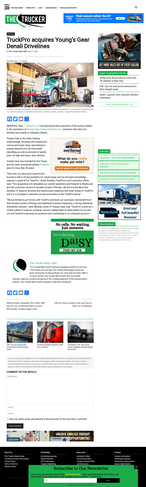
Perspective (30, 8)
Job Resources (51, 8)
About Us (8, 452)
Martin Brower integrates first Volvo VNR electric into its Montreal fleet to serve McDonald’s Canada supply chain (26, 306)
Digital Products (47, 459)
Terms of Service (11, 464)
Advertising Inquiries (49, 456)
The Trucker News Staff (17, 51)
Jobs (40, 8)
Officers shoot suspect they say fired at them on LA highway (73, 304)
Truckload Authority (68, 8)
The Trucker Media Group (14, 456)
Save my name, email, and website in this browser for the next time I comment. (48, 419)
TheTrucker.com (73, 474)
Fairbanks (45, 164)
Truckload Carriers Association (17, 459)
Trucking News (17, 8)
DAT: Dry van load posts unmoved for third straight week (17, 347)
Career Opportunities (122, 464)
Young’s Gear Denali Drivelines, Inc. (44, 129)
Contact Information (122, 456)
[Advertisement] (119, 129)
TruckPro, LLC (33, 126)
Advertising (45, 452)
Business (11, 34)
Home (9, 56)
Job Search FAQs (83, 456)
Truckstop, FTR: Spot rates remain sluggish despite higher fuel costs (80, 347)
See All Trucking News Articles (117, 104)
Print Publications (47, 461)
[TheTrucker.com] (24, 20)
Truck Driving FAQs (84, 459)
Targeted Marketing (48, 464)
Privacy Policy (10, 461)
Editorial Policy (10, 467)
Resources (81, 452)
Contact (117, 452)
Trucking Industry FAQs (86, 461)
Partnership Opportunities (124, 461)
